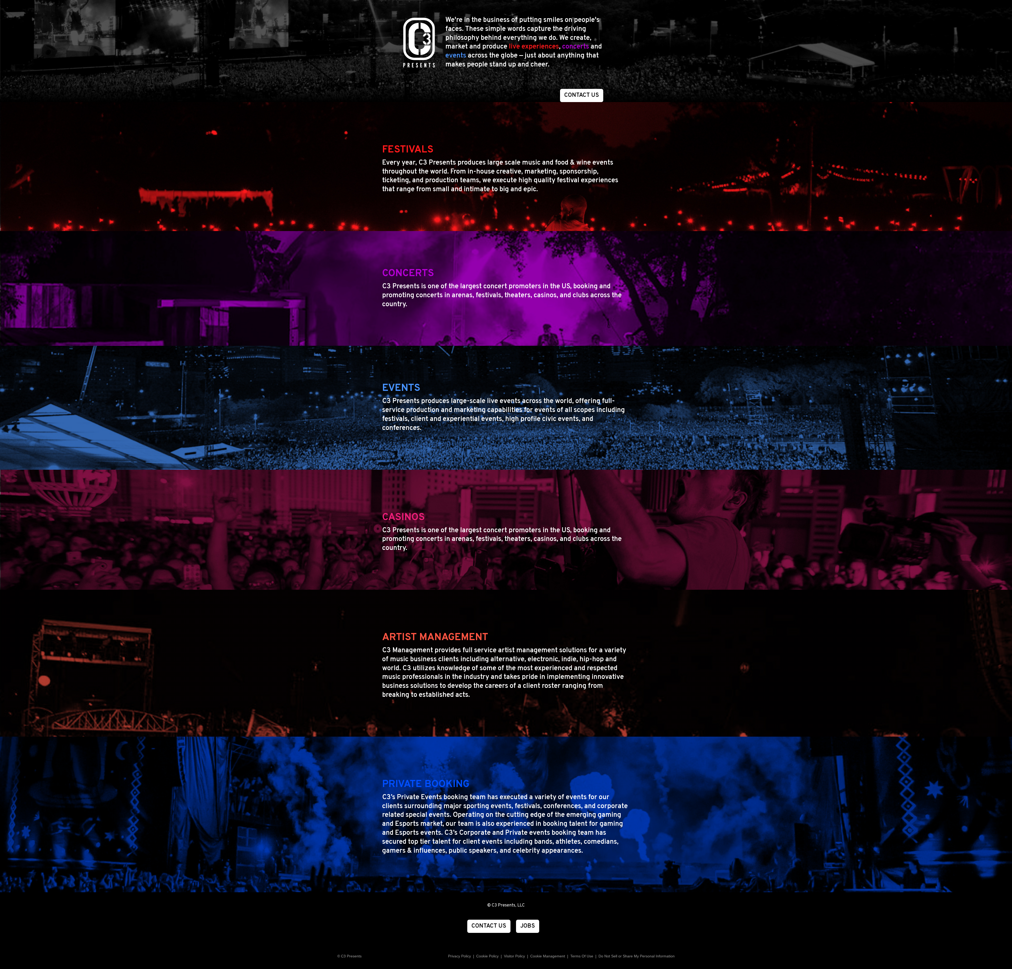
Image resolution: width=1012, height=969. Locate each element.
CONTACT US (581, 95)
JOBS (527, 926)
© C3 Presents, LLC (506, 905)
